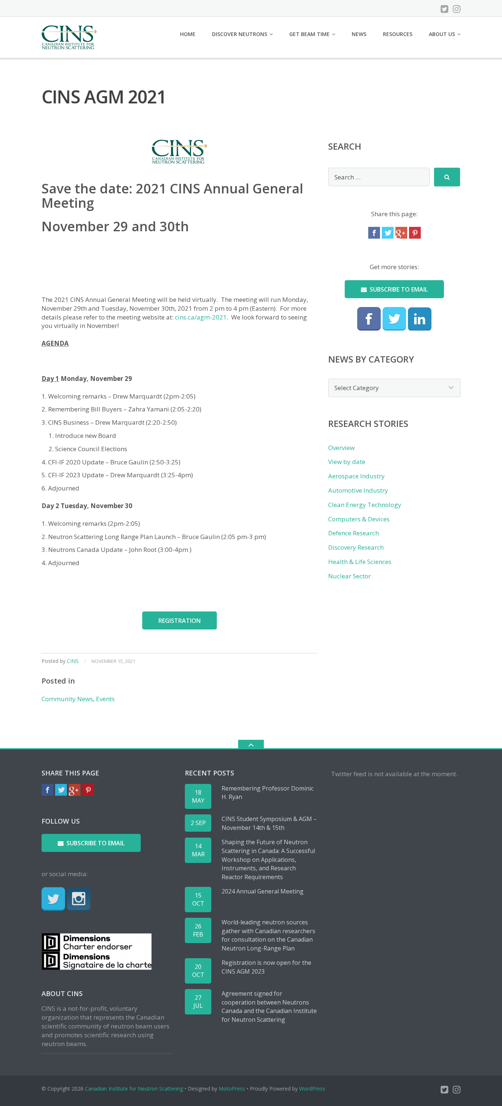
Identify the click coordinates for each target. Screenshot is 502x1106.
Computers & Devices (359, 519)
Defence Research (353, 533)
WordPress (312, 1088)
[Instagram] (456, 8)
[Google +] (401, 233)
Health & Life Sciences (359, 561)
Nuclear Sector (349, 576)
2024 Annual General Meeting (263, 891)
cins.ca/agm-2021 (201, 317)
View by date (346, 461)
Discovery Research (356, 547)
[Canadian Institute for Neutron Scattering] (70, 36)
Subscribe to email (399, 289)
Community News (67, 699)
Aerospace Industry (356, 476)
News (359, 34)
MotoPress (232, 1088)
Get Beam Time (309, 34)
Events (105, 699)
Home (188, 34)
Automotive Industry (358, 490)
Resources (397, 34)
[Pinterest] (415, 233)
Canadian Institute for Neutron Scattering (134, 1088)
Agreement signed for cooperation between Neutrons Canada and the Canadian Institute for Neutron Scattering (269, 1006)
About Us (442, 34)
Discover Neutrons (239, 34)
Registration (179, 621)
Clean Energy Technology (364, 504)
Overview (341, 447)
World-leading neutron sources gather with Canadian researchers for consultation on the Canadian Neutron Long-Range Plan (268, 935)
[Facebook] (374, 233)
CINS (73, 660)
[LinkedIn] (419, 319)
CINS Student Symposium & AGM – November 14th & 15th (269, 823)
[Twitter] (444, 8)
